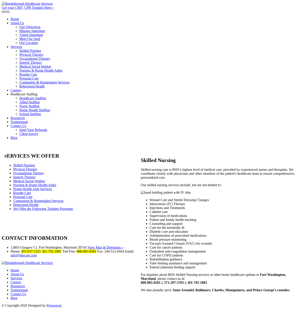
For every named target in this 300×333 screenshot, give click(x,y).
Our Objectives (29, 27)
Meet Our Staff (29, 39)
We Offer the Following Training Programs (43, 209)
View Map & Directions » (105, 247)
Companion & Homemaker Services (44, 82)
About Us (17, 23)
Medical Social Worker (35, 66)
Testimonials (19, 122)
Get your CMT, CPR (28, 7)
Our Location (28, 43)
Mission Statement (32, 31)
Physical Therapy (31, 54)
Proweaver (54, 305)
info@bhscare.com (24, 255)
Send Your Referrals (33, 130)
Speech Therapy (30, 62)
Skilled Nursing (30, 51)
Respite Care (28, 74)
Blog (14, 138)
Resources (18, 118)
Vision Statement (31, 35)
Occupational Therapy (34, 58)
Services (16, 47)
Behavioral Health (32, 86)
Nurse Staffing (29, 106)
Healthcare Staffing (32, 98)
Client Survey (28, 134)
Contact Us (18, 126)
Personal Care (29, 78)
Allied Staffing (29, 102)
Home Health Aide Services (32, 189)
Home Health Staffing (34, 110)
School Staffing (30, 114)
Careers (16, 90)
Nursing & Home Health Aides (40, 70)
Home (15, 19)
